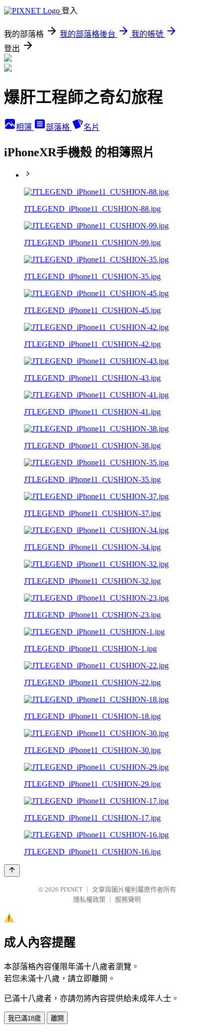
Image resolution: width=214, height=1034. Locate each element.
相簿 (25, 127)
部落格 (59, 127)
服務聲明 (128, 899)
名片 (92, 127)
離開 (57, 1018)
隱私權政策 (89, 899)
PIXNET (71, 889)
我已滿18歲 (24, 1018)
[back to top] (12, 870)
